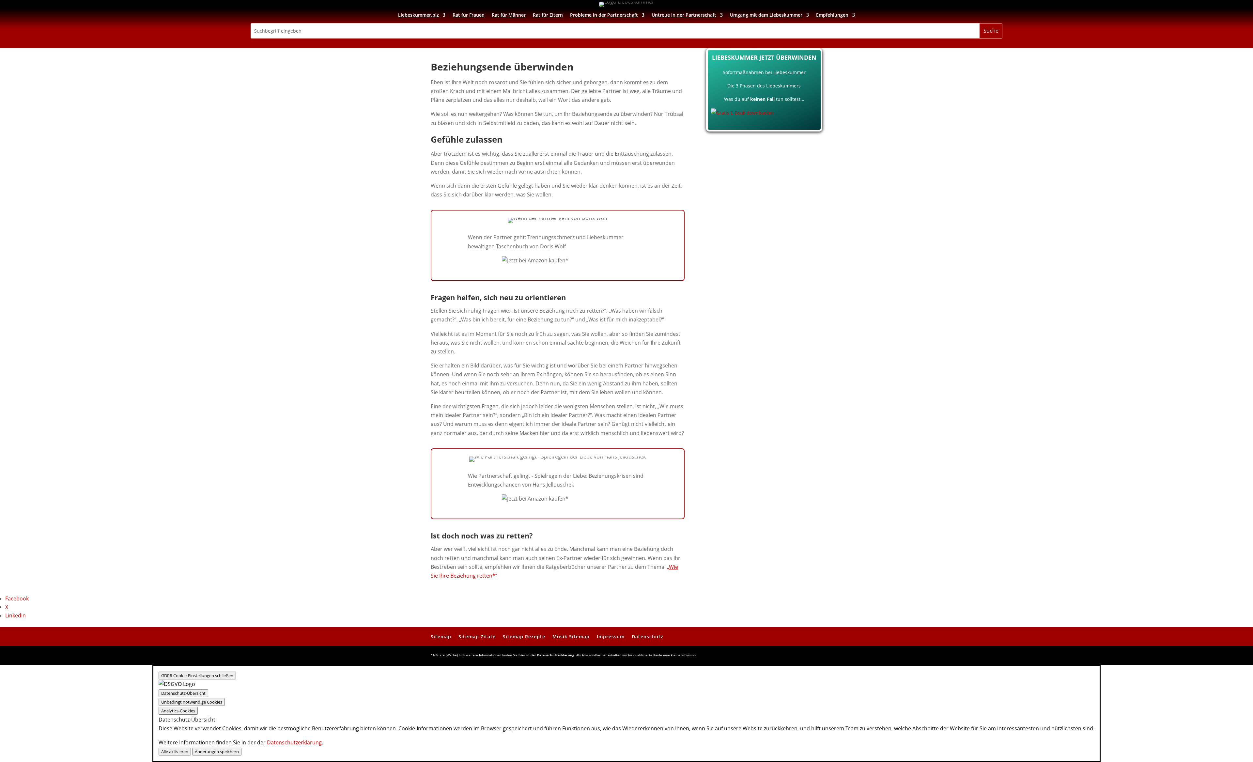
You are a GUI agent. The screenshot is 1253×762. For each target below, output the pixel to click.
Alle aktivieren (174, 751)
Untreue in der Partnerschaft (684, 15)
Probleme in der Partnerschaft (604, 15)
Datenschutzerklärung (294, 742)
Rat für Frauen (469, 15)
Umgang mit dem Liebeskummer (766, 15)
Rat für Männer (509, 15)
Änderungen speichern (217, 751)
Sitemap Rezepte (524, 636)
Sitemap (441, 636)
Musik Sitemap (571, 636)
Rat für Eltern (548, 15)
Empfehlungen (832, 15)
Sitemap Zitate (477, 636)
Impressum (611, 636)
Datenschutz (647, 636)
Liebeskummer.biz (418, 15)
